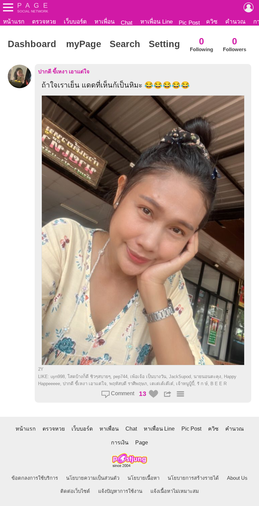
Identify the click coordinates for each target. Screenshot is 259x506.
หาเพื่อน (104, 21)
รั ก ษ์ (202, 383)
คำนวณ (235, 21)
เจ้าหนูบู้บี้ (185, 383)
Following (201, 44)
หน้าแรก (13, 21)
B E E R (218, 383)
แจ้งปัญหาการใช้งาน (120, 491)
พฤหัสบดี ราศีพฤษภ (128, 383)
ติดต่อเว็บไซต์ (75, 491)
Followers (234, 44)
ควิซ (212, 21)
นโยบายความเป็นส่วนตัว (92, 478)
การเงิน (119, 442)
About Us (237, 478)
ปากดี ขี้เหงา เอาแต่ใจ (63, 71)
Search (125, 44)
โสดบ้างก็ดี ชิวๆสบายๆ (89, 376)
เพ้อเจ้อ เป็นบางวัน (148, 376)
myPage (83, 44)
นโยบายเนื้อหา (143, 478)
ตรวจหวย (44, 21)
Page (141, 442)
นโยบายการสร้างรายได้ (193, 478)
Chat (127, 22)
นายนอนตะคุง (207, 376)
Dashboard (32, 44)
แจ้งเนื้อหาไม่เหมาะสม (174, 491)
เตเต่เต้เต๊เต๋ (161, 383)
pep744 (120, 376)
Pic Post (189, 22)
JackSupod (180, 376)
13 (142, 393)
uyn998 (58, 376)
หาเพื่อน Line (156, 21)
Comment (122, 393)
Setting (164, 44)
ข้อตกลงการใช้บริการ (34, 478)
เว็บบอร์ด (75, 21)
